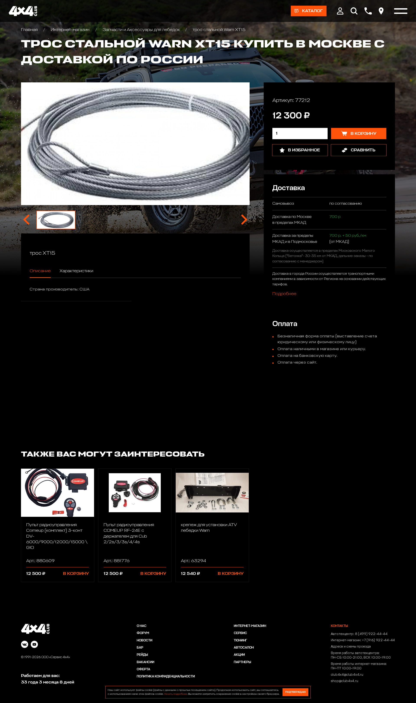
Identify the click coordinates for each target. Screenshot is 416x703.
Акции (239, 654)
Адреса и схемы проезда (351, 646)
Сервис (240, 633)
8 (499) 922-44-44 (371, 634)
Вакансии (145, 662)
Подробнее (284, 294)
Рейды (142, 654)
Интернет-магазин (70, 30)
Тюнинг (240, 640)
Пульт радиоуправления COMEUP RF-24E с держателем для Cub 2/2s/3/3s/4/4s (129, 533)
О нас (141, 626)
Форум (143, 633)
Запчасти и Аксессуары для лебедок (141, 30)
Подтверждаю (295, 692)
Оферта (143, 669)
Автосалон (244, 647)
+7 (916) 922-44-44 (378, 640)
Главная (30, 30)
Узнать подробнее (175, 694)
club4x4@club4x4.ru (347, 674)
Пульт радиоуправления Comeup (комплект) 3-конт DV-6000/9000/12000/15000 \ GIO (57, 536)
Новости (144, 640)
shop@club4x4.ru (344, 681)
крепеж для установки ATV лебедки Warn (209, 528)
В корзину (76, 573)
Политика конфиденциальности (166, 676)
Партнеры (242, 662)
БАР (140, 647)
